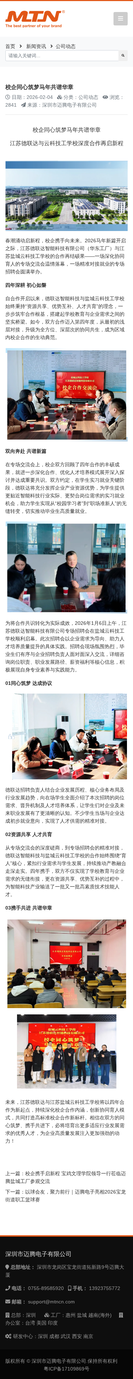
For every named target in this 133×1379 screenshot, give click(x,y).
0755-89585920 (46, 1288)
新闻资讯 (36, 46)
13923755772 (104, 1288)
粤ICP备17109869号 (66, 1369)
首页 (10, 46)
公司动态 (66, 46)
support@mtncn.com (51, 1301)
